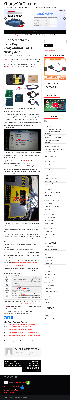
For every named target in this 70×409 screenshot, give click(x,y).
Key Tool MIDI (48, 260)
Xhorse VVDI (47, 315)
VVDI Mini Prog (48, 280)
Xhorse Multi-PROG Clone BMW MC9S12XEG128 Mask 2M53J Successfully (53, 131)
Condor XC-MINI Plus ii (50, 170)
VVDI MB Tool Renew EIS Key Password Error (20, 324)
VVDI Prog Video (49, 220)
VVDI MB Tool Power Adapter (52, 192)
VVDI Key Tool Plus (49, 161)
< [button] (5, 18)
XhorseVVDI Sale (49, 302)
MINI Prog (47, 175)
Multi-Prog (47, 164)
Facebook (19, 354)
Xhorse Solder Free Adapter (52, 291)
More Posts (19, 352)
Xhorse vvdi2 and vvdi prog (51, 206)
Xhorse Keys (47, 288)
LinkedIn (28, 354)
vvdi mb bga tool (10, 343)
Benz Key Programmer (15, 35)
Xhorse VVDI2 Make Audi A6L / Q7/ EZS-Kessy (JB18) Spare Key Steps (33, 365)
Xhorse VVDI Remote (50, 297)
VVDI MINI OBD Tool (50, 229)
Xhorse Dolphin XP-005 (50, 178)
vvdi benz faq (34, 341)
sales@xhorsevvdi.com (19, 382)
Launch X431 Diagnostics (51, 318)
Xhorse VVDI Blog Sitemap (51, 312)
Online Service (11, 390)
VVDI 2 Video (48, 203)
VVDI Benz (7, 59)
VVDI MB (10, 66)
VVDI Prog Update (49, 214)
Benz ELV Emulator (49, 195)
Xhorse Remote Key (49, 234)
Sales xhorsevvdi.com (24, 55)
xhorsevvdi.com (12, 392)
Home (5, 35)
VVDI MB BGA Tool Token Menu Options (19, 329)
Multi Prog (47, 266)
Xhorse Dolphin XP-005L (51, 167)
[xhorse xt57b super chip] (35, 19)
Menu (35, 32)
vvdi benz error (26, 341)
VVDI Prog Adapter (49, 217)
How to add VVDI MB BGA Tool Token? (18, 327)
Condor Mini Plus (49, 223)
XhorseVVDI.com (20, 3)
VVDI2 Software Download (51, 200)
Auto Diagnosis (48, 246)
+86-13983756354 (15, 387)
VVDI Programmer (49, 285)
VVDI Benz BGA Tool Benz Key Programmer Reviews (23, 335)
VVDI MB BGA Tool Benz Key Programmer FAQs (21, 332)
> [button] (64, 18)
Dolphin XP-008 (48, 184)
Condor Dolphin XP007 (50, 181)
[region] (35, 19)
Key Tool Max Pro (49, 172)
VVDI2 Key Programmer (50, 198)
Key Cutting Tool (48, 257)
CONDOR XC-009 (49, 226)
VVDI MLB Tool (48, 282)
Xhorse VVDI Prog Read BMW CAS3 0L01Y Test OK (13, 363)
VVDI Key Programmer (50, 268)
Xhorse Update (48, 294)
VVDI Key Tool (48, 237)
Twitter (29, 352)
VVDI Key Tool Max (49, 189)
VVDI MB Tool (26, 161)
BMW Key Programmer (50, 254)
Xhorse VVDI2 (48, 299)
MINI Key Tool (48, 231)
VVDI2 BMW (47, 209)
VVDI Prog (47, 212)
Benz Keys (47, 252)
